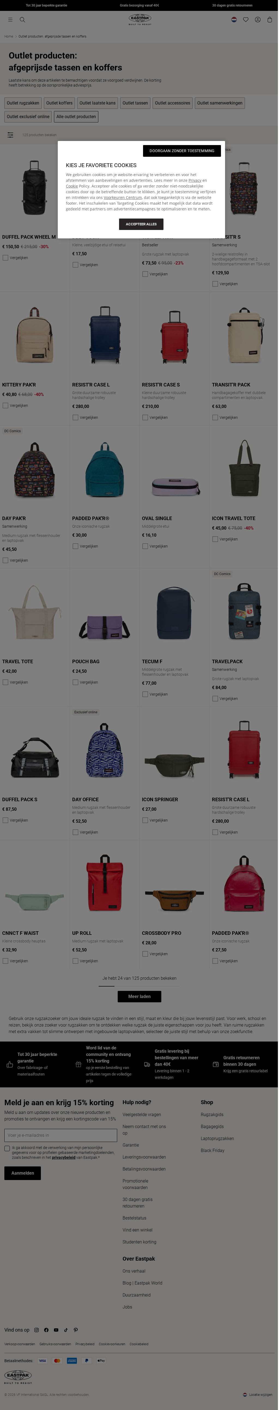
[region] (141, 189)
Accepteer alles (141, 224)
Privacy (195, 180)
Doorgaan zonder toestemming (182, 151)
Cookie (72, 186)
